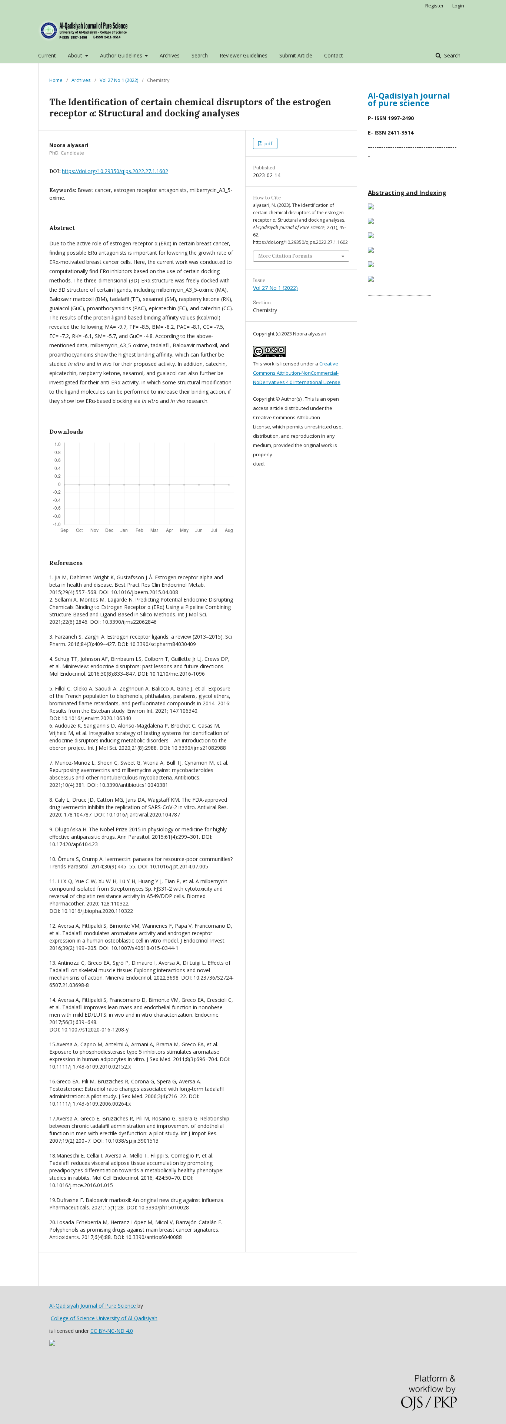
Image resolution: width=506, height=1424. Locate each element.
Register (434, 5)
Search (200, 55)
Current (47, 55)
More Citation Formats (285, 256)
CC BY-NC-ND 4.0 (111, 1330)
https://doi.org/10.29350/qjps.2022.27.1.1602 (115, 171)
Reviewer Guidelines (243, 55)
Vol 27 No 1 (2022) (119, 80)
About (76, 55)
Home (56, 80)
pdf (267, 143)
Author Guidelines (122, 55)
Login (458, 5)
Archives (170, 55)
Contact (333, 55)
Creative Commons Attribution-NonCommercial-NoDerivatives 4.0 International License (296, 372)
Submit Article (295, 55)
